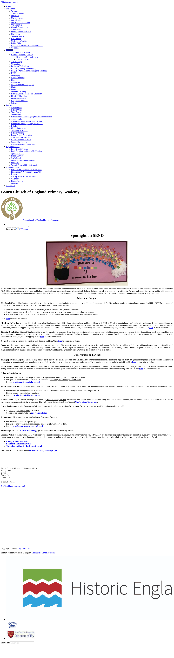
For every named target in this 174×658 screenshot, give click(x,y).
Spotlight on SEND (24, 59)
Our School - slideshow (20, 22)
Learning (9, 50)
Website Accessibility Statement (24, 165)
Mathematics (16, 82)
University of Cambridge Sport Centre (69, 377)
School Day (16, 114)
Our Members (16, 20)
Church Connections (19, 27)
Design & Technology (20, 66)
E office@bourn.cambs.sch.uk (13, 486)
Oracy (13, 89)
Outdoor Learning (18, 91)
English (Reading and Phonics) (23, 68)
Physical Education (19, 96)
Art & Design (16, 62)
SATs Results (16, 158)
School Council (17, 36)
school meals (16, 119)
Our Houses (16, 34)
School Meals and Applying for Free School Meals (31, 117)
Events (14, 174)
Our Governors (17, 18)
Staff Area (15, 163)
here (8, 319)
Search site (5, 643)
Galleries (14, 183)
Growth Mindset (17, 78)
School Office (16, 110)
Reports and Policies (19, 149)
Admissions (16, 29)
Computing (15, 64)
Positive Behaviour (18, 98)
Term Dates (16, 112)
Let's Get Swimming (27, 430)
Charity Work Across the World (24, 176)
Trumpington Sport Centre (19, 410)
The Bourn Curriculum (20, 52)
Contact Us (10, 186)
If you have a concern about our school (27, 45)
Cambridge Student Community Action (156, 386)
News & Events (12, 167)
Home (8, 6)
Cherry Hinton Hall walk (17, 441)
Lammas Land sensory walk (18, 444)
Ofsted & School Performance (23, 160)
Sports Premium (17, 153)
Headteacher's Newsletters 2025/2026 (26, 169)
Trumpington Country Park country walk (24, 446)
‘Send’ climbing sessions (56, 400)
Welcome (15, 11)
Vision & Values (17, 13)
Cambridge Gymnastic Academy (44, 417)
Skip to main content (9, 2)
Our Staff (15, 16)
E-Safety (14, 126)
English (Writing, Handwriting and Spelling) (29, 71)
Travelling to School (19, 130)
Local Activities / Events (21, 140)
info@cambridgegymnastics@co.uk (28, 426)
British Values (16, 43)
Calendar (14, 179)
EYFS (13, 73)
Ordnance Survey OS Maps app (43, 450)
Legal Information (24, 548)
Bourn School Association (21, 135)
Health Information (18, 128)
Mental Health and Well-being (23, 144)
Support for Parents (19, 142)
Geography (15, 75)
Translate (25, 229)
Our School (10, 9)
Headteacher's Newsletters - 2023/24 (26, 172)
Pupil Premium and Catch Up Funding (26, 151)
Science (14, 103)
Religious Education (19, 101)
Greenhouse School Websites (43, 553)
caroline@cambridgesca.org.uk (26, 395)
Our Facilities (16, 25)
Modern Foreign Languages (22, 84)
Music (13, 87)
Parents (9, 105)
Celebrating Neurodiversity (27, 57)
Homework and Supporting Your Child (27, 124)
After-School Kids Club (20, 137)
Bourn (41, 220)
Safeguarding (16, 107)
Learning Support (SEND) (22, 55)
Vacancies (15, 48)
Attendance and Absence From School (26, 121)
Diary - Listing (17, 181)
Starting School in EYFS (21, 32)
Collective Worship (19, 41)
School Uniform (17, 133)
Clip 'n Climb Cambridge (86, 402)
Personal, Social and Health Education (26, 94)
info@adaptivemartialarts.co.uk (26, 382)
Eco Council (16, 39)
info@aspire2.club (39, 413)
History (14, 80)
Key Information (12, 147)
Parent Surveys (17, 156)
